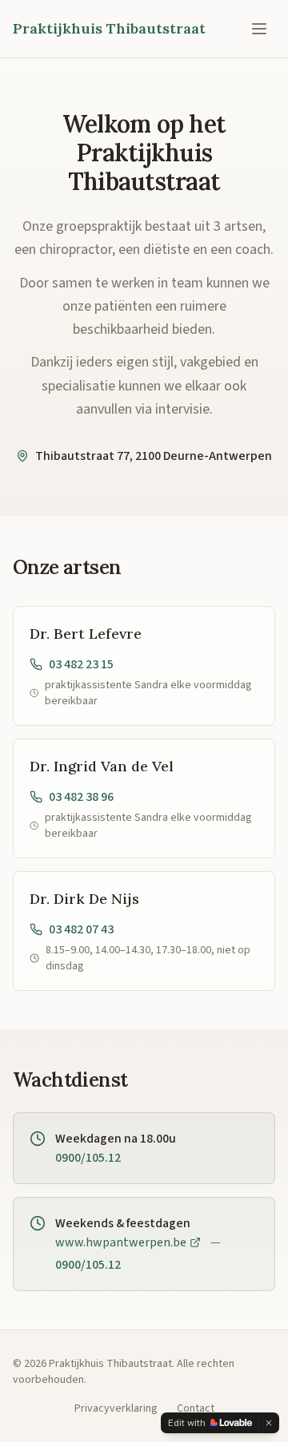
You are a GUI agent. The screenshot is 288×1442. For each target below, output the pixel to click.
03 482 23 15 (81, 664)
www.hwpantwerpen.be (120, 1242)
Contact (195, 1408)
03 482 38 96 (81, 797)
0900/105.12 (88, 1158)
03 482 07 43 (81, 929)
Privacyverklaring (116, 1408)
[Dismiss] (268, 1422)
